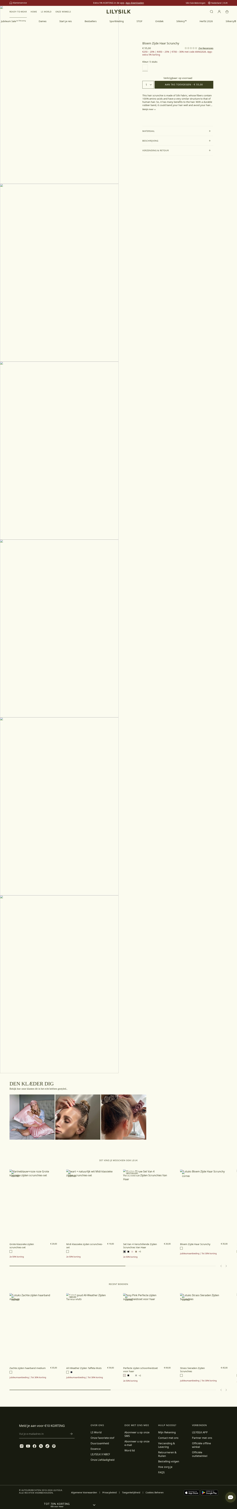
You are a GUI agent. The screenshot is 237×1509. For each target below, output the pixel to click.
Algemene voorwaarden (84, 1492)
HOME (34, 11)
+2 (140, 1375)
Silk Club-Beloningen (195, 2)
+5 (140, 1251)
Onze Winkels (63, 11)
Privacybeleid (109, 1492)
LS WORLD (46, 11)
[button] (177, 131)
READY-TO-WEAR (18, 11)
